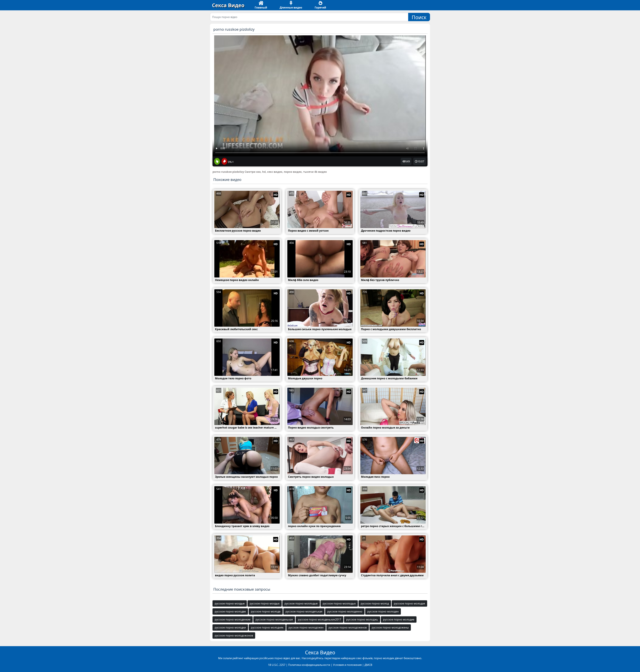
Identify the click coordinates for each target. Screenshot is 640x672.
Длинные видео (291, 7)
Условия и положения (347, 665)
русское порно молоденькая (274, 619)
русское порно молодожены (390, 627)
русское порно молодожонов (234, 635)
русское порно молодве (230, 611)
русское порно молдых (265, 603)
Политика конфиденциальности (309, 665)
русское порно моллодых (339, 603)
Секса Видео (228, 5)
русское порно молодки (230, 627)
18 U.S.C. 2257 (276, 665)
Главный (261, 7)
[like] (217, 161)
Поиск (419, 17)
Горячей (320, 7)
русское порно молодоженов (347, 627)
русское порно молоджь (362, 619)
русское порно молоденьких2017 (319, 619)
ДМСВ (368, 665)
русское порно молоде (265, 611)
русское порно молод (375, 603)
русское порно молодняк (267, 627)
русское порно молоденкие (232, 619)
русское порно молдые (230, 603)
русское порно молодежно (344, 611)
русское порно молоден (383, 611)
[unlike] (224, 161)
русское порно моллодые (301, 603)
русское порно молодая (409, 603)
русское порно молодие (398, 619)
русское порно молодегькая (304, 611)
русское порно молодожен (306, 627)
